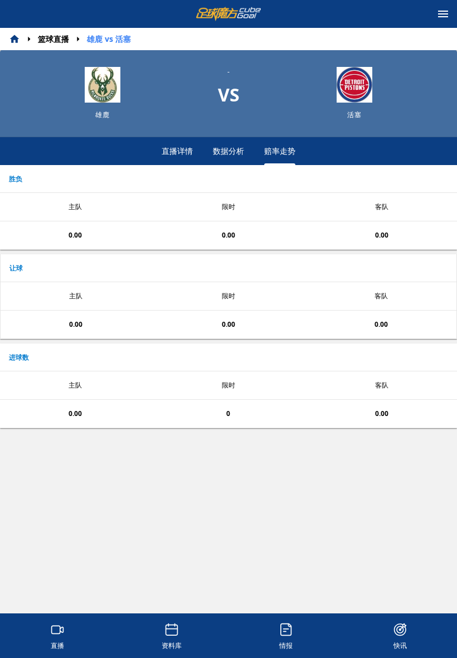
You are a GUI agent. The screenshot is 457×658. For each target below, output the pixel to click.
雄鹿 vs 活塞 (109, 38)
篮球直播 (53, 38)
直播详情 (177, 151)
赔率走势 (279, 151)
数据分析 (228, 151)
